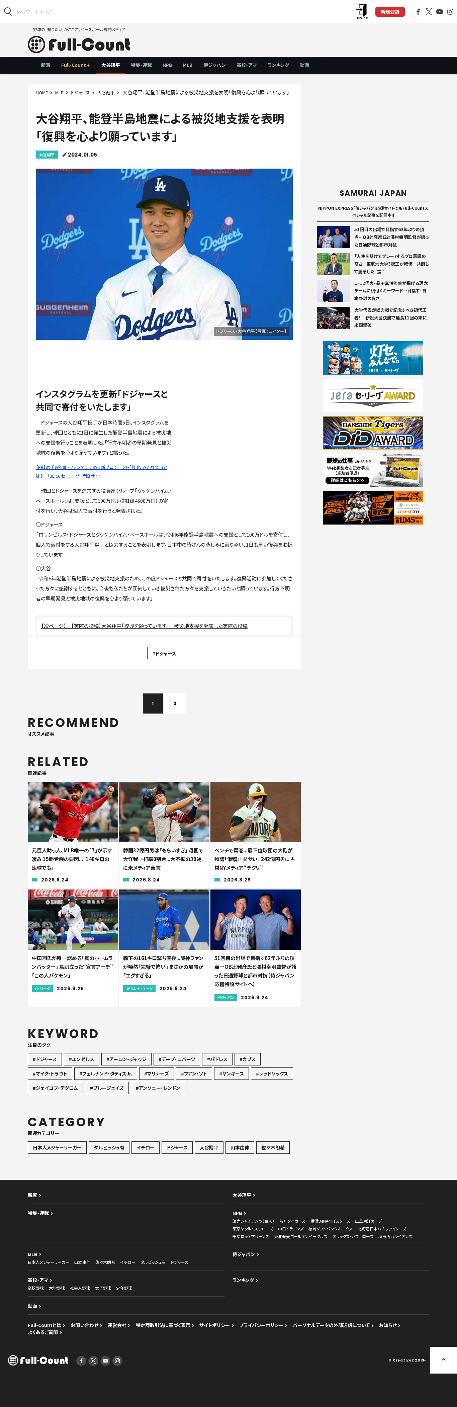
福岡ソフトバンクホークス (330, 1228)
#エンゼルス (81, 1059)
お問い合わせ (84, 1325)
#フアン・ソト (194, 1073)
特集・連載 (141, 65)
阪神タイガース (292, 1221)
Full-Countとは (44, 1325)
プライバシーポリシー (261, 1325)
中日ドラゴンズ (290, 1228)
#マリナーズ (156, 1073)
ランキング (278, 65)
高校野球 (36, 1288)
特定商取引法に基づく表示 (163, 1325)
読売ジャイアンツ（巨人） (253, 1221)
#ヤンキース (231, 1073)
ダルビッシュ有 (109, 1147)
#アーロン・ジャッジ (126, 1059)
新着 (46, 65)
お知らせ (388, 1325)
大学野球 (57, 1288)
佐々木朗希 (273, 1147)
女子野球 (103, 1288)
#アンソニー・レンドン (158, 1088)
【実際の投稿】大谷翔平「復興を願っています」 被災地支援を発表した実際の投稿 (159, 625)
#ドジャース (164, 653)
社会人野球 (80, 1288)
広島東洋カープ (368, 1221)
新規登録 (390, 11)
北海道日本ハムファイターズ (382, 1228)
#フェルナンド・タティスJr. (105, 1073)
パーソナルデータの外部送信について (331, 1325)
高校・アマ (247, 65)
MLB (188, 65)
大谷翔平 (110, 65)
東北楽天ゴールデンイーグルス (301, 1236)
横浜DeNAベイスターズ (330, 1221)
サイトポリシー (214, 1325)
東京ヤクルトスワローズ (253, 1228)
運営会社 (117, 1325)
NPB (167, 65)
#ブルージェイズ (107, 1088)
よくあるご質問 (43, 1332)
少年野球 (124, 1288)
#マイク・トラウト (50, 1073)
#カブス (248, 1059)
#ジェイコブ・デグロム (55, 1088)
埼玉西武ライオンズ (395, 1236)
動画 (304, 65)
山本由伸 (240, 1147)
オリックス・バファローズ (353, 1236)
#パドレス (217, 1059)
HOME (42, 92)
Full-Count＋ (76, 65)
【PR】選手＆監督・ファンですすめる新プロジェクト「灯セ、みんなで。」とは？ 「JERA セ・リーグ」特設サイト (101, 471)
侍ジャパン (214, 65)
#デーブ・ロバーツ (177, 1059)
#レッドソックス (272, 1073)
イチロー (145, 1147)
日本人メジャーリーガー (57, 1147)
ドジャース (80, 92)
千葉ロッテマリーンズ (251, 1236)
